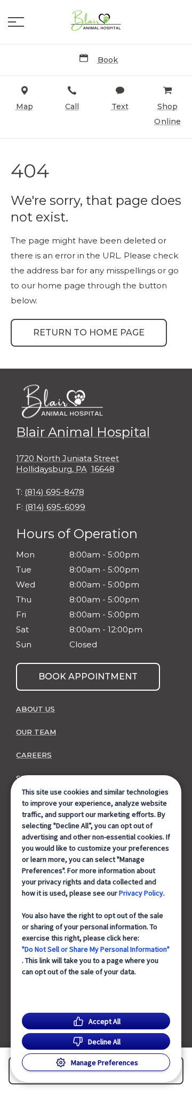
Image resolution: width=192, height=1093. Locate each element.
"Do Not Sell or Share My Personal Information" (96, 949)
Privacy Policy (141, 893)
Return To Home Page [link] (89, 332)
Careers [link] (34, 755)
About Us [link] (35, 709)
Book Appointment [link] (88, 676)
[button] (16, 22)
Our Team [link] (36, 732)
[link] (96, 22)
